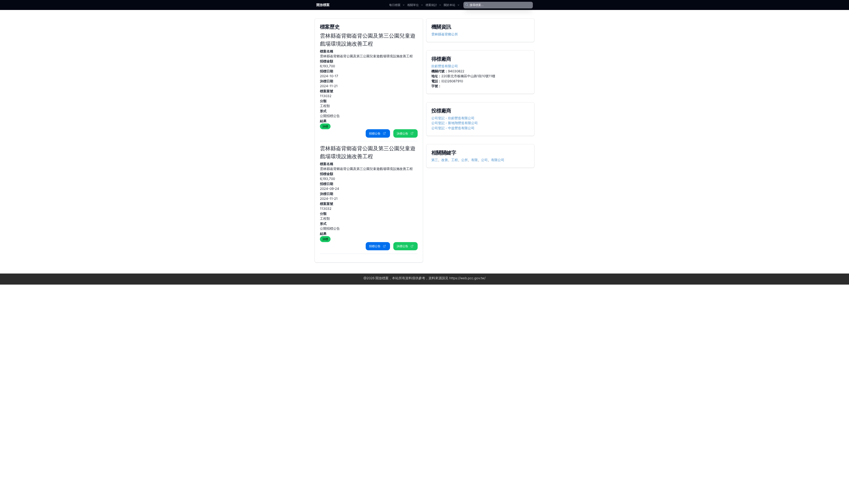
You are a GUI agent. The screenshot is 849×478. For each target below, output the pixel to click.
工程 (454, 160)
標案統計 (431, 5)
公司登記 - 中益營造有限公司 (452, 128)
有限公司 (497, 160)
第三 (434, 160)
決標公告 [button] (402, 133)
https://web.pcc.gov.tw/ (467, 278)
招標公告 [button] (375, 133)
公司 (484, 160)
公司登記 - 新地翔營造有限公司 (454, 123)
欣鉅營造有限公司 (444, 66)
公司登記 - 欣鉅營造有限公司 (452, 118)
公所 (464, 160)
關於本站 (449, 5)
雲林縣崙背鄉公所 (444, 34)
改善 (444, 160)
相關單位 (413, 5)
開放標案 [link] (323, 5)
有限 (474, 160)
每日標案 (395, 5)
